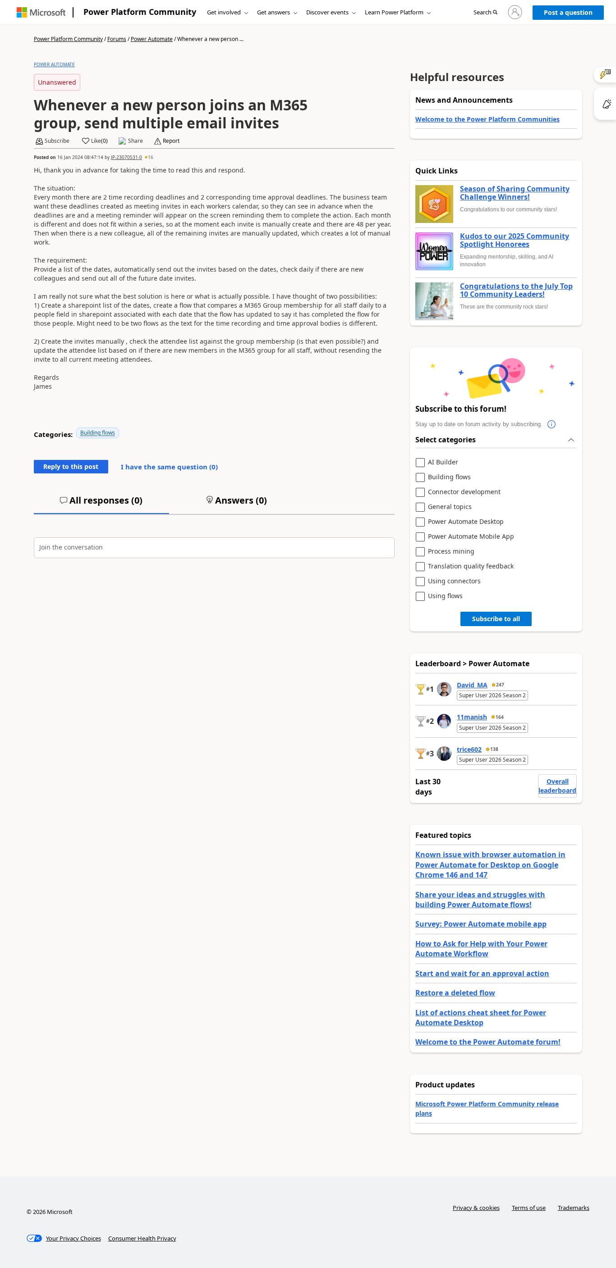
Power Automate (152, 39)
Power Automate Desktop (466, 522)
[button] (485, 12)
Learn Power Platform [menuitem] (394, 12)
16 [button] (150, 157)
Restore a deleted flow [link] (455, 993)
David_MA (472, 685)
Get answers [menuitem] (273, 12)
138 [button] (494, 749)
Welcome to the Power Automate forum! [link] (488, 1042)
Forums (116, 39)
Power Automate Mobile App (471, 537)
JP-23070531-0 (126, 157)
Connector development (464, 492)
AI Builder (443, 462)
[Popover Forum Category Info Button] (551, 424)
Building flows (97, 432)
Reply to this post (70, 466)
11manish (472, 717)
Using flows (445, 596)
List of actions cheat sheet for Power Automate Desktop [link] (480, 1017)
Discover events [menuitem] (327, 12)
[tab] (101, 504)
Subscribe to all (496, 618)
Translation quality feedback (471, 566)
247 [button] (500, 685)
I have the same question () (169, 466)
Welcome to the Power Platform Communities (487, 119)
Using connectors (454, 581)
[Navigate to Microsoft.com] (41, 12)
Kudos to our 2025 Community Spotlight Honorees (514, 240)
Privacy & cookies (476, 1208)
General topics (450, 507)
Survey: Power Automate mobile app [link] (481, 924)
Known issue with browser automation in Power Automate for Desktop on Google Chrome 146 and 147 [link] (490, 865)
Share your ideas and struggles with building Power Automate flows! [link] (480, 899)
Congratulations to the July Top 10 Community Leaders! (516, 290)
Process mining (451, 551)
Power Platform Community (139, 11)
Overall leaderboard (557, 786)
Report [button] (171, 141)
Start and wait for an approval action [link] (482, 973)
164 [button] (500, 717)
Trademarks (573, 1208)
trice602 (469, 749)
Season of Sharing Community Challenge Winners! (515, 193)
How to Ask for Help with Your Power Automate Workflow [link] (481, 949)
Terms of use (529, 1208)
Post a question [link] (568, 12)
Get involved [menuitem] (224, 12)
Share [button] (135, 141)
